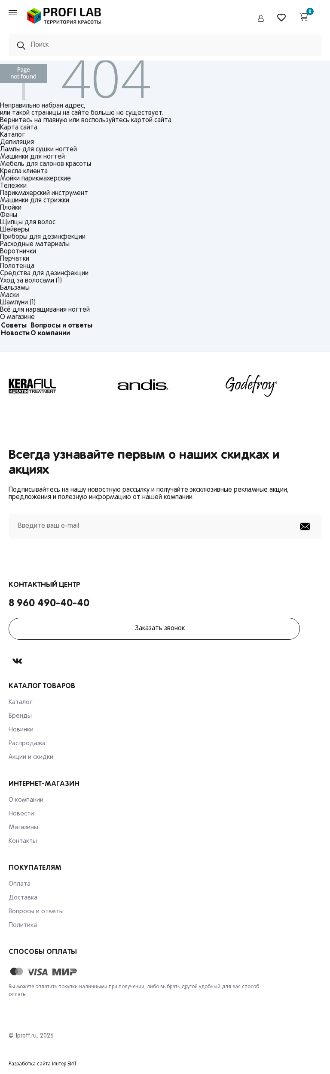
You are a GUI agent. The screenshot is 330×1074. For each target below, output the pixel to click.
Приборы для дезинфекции (43, 237)
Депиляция (17, 142)
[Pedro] (64, 26)
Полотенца (17, 266)
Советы (14, 325)
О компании (50, 333)
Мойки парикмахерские (35, 179)
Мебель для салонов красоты (45, 164)
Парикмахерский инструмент (44, 193)
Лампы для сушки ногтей (38, 150)
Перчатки (14, 259)
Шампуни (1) (18, 303)
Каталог (21, 702)
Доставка (23, 898)
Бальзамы (15, 288)
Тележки (13, 186)
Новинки (21, 730)
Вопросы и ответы (61, 325)
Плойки (10, 208)
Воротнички (18, 252)
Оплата (20, 884)
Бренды (20, 716)
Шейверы (14, 230)
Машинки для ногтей (32, 157)
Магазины (23, 827)
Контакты (23, 841)
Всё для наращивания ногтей (45, 310)
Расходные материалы (35, 244)
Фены (8, 215)
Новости (15, 333)
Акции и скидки (31, 757)
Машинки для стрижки (34, 201)
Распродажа (27, 743)
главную (55, 120)
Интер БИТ (64, 1064)
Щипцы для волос (27, 223)
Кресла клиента (24, 171)
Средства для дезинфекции (44, 274)
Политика (23, 925)
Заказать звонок (160, 629)
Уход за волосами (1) (31, 281)
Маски (9, 295)
